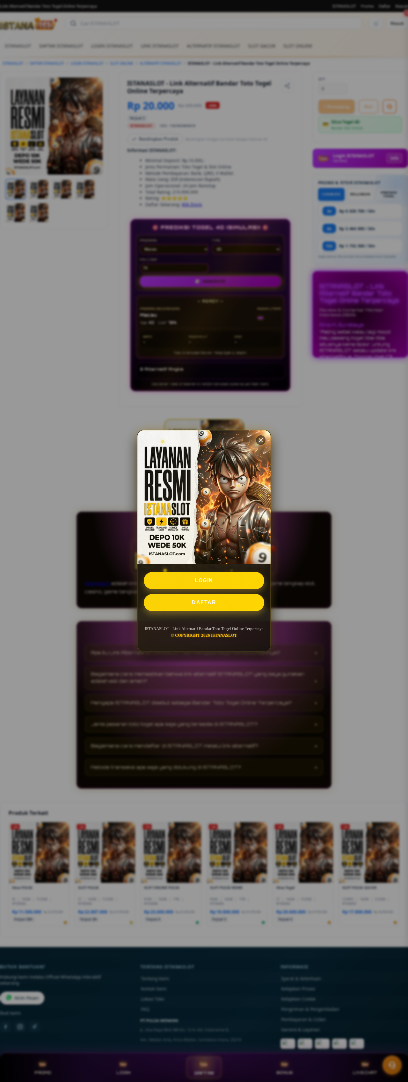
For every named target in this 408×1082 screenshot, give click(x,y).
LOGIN (204, 580)
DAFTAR (204, 602)
